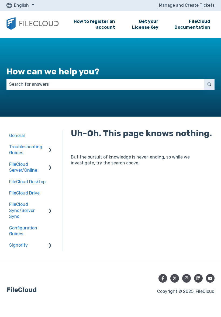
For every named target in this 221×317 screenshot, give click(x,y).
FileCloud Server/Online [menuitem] (23, 167)
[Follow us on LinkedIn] (198, 278)
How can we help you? (52, 71)
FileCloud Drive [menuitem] (24, 193)
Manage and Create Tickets (187, 5)
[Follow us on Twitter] (174, 278)
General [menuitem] (17, 135)
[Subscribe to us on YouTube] (210, 278)
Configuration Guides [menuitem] (23, 230)
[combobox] (105, 84)
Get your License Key (145, 24)
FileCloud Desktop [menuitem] (27, 181)
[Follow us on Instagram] (186, 278)
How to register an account (94, 24)
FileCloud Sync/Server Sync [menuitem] (22, 210)
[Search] (209, 84)
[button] (50, 147)
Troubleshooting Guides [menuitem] (25, 149)
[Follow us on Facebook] (162, 278)
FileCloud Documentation (192, 24)
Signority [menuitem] (18, 245)
